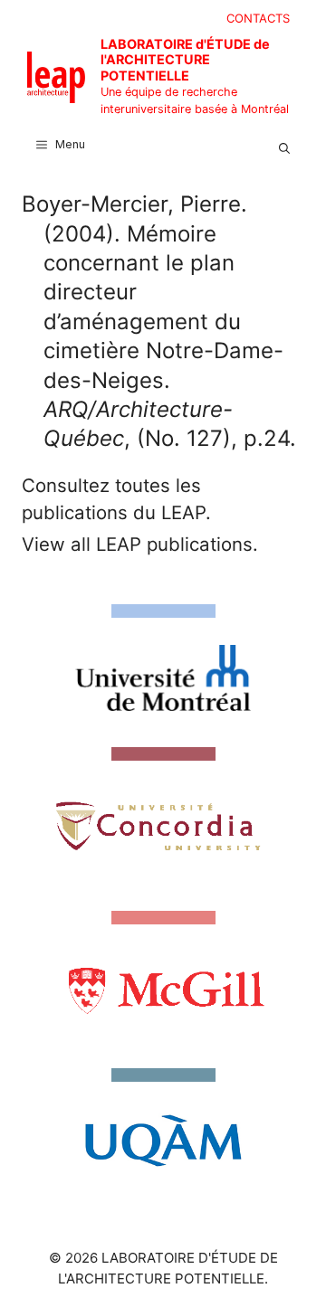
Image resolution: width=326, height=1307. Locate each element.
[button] (284, 145)
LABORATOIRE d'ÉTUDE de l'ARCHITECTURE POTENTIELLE (185, 59)
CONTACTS (258, 18)
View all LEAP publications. (140, 544)
